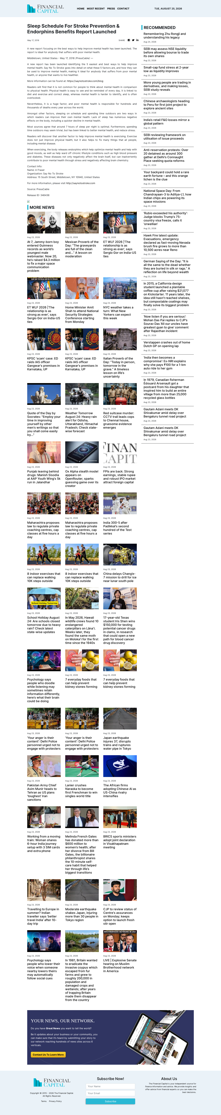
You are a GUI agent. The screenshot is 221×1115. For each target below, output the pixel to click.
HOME (80, 8)
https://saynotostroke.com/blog (85, 80)
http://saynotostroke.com (80, 183)
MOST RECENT (96, 8)
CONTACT (123, 8)
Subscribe (110, 1101)
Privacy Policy (55, 1101)
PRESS (111, 8)
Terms (44, 1101)
